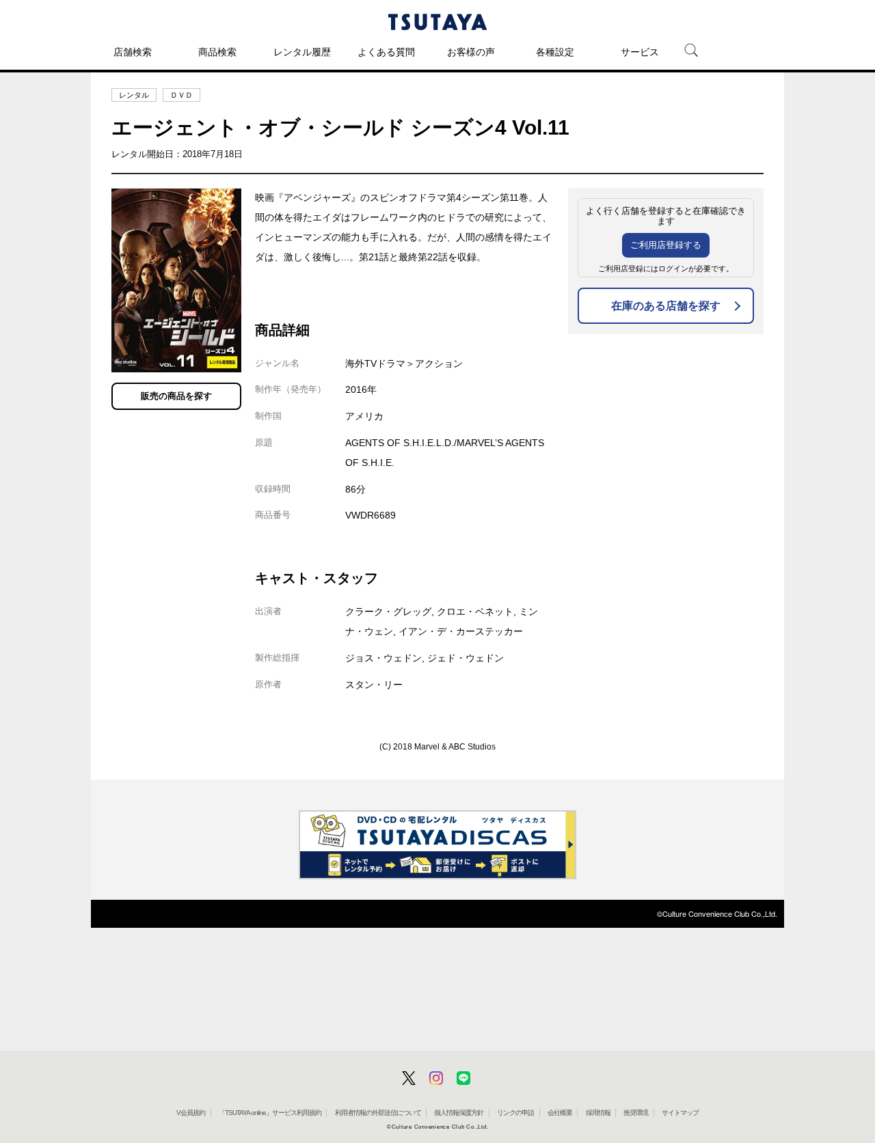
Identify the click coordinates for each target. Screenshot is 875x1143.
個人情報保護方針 (458, 1112)
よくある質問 (386, 51)
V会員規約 (190, 1112)
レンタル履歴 (302, 51)
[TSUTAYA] (437, 22)
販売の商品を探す (176, 396)
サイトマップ (680, 1112)
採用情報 (598, 1112)
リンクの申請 (515, 1112)
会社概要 (560, 1112)
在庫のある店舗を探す (666, 306)
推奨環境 (635, 1112)
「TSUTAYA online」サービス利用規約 (270, 1112)
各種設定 (555, 51)
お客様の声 (471, 51)
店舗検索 (132, 51)
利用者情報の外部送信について (378, 1112)
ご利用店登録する (665, 245)
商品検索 (217, 51)
